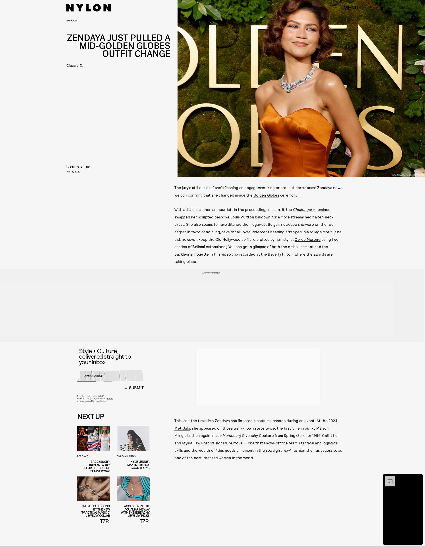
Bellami (198, 246)
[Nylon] (88, 7)
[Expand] (387, 478)
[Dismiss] (417, 478)
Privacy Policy (99, 401)
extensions (215, 246)
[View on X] (258, 377)
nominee (312, 209)
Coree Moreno (307, 239)
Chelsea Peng (80, 167)
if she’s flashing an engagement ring (243, 187)
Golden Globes (266, 195)
